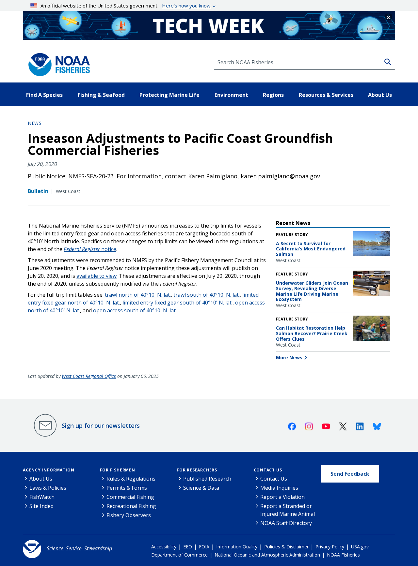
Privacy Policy (329, 547)
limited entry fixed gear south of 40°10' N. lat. (177, 302)
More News (289, 357)
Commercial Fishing (130, 496)
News (34, 123)
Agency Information (48, 470)
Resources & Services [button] (326, 94)
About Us (40, 478)
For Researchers (197, 470)
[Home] (57, 62)
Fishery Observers (128, 515)
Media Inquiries (279, 487)
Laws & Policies (47, 487)
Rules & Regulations (130, 478)
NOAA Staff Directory (286, 523)
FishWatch (42, 496)
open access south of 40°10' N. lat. (135, 310)
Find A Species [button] (44, 94)
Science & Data (201, 487)
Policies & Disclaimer (286, 547)
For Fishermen (117, 470)
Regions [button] (273, 94)
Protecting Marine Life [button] (169, 94)
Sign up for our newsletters (101, 425)
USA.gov (360, 547)
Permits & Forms (126, 487)
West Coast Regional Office (89, 376)
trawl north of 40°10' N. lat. (137, 294)
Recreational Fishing (131, 506)
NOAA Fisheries (343, 555)
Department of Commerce (179, 555)
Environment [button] (231, 94)
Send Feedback (349, 473)
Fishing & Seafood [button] (101, 94)
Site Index (41, 506)
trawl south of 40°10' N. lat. (206, 294)
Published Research (207, 478)
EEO (187, 547)
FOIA (204, 547)
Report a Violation (282, 496)
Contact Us (268, 470)
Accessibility (163, 547)
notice (90, 249)
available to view (96, 275)
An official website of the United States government (125, 5)
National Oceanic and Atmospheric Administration (267, 555)
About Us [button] (380, 94)
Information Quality (236, 547)
